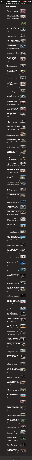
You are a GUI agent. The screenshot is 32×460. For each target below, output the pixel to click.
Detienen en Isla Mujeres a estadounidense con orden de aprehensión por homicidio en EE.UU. (12, 65)
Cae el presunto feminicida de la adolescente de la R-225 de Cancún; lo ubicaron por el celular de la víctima (13, 127)
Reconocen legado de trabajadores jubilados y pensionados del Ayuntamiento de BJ (12, 108)
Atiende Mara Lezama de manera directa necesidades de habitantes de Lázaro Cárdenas (12, 102)
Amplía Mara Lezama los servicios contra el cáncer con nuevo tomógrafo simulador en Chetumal (12, 218)
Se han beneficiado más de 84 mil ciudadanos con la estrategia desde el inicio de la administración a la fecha (12, 384)
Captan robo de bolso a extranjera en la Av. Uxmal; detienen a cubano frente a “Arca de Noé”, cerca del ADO (12, 356)
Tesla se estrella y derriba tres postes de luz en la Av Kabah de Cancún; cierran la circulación (12, 212)
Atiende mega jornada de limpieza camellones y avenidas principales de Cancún (12, 350)
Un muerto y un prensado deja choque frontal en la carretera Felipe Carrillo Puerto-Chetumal (13, 414)
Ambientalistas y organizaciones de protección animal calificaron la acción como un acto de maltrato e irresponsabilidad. (12, 277)
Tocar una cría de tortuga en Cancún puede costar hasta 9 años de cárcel (12, 195)
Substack (13, 459)
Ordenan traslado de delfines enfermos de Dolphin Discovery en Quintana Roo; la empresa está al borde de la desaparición (12, 269)
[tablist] (10, 8)
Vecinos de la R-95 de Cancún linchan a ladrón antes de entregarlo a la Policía (12, 425)
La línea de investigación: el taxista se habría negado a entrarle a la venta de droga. (12, 122)
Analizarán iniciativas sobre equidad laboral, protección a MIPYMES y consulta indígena (12, 163)
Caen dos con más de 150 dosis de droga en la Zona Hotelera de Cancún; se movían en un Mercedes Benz (13, 401)
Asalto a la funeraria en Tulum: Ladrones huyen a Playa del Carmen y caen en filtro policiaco (12, 28)
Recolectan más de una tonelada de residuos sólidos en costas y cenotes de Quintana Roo (13, 145)
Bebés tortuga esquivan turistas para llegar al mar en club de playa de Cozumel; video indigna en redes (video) (12, 231)
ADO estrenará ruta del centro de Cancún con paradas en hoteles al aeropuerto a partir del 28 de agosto (13, 189)
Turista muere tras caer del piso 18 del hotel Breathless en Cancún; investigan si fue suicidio (12, 376)
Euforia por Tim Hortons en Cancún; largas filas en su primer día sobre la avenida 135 (12, 40)
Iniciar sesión (29, 1)
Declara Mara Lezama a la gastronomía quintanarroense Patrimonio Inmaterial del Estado (12, 16)
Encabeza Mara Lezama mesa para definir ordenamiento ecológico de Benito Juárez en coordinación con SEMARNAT (13, 295)
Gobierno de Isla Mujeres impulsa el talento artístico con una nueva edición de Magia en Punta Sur (13, 301)
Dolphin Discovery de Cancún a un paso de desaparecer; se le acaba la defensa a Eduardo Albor (13, 431)
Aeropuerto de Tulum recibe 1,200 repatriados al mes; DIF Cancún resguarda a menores (12, 46)
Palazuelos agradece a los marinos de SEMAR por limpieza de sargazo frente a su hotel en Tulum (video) (12, 450)
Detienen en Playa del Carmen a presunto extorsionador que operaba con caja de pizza (12, 206)
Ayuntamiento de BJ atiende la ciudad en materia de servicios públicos (12, 22)
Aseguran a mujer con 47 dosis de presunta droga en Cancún (12, 200)
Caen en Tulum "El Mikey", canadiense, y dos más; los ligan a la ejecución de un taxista (12, 121)
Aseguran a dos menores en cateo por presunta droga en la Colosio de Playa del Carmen (12, 114)
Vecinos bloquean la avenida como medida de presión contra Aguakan (13, 345)
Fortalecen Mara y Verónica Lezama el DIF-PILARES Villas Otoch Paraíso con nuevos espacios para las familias (12, 319)
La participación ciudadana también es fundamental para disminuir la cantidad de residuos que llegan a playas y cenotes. (12, 147)
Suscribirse (25, 1)
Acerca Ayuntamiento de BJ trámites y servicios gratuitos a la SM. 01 (12, 71)
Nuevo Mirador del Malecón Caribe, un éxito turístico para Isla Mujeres (13, 395)
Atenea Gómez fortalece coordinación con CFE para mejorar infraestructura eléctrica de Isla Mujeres (12, 176)
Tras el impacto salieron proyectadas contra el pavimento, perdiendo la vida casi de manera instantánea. (12, 36)
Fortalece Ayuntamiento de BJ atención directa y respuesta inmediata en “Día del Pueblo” (12, 382)
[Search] (21, 1)
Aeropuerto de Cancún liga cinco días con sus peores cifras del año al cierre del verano (13, 182)
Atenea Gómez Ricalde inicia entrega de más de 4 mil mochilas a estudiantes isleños (13, 10)
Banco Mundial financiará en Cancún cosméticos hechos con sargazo (12, 250)
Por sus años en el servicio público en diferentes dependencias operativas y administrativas (11, 109)
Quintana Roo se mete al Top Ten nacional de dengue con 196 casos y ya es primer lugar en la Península (12, 288)
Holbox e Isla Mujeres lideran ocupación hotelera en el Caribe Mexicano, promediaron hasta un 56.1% (13, 237)
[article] (16, 11)
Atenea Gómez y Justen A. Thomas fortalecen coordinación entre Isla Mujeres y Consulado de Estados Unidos (13, 369)
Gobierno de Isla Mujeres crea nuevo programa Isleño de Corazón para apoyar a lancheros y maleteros (12, 83)
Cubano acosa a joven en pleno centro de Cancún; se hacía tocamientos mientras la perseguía (12, 407)
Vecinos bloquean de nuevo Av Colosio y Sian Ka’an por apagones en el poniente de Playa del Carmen (12, 332)
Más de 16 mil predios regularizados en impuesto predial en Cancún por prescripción (12, 282)
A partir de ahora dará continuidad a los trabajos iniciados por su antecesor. (12, 135)
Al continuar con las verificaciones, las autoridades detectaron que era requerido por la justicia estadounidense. (12, 66)
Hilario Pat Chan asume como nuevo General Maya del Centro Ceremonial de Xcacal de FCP (13, 133)
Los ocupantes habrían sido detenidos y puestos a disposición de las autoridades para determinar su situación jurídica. (12, 30)
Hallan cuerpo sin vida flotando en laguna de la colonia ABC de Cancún (12, 444)
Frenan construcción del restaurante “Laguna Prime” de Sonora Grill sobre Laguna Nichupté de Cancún (11, 151)
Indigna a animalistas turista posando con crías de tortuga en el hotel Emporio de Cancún (12, 275)
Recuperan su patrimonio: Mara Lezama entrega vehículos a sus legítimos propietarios (12, 389)
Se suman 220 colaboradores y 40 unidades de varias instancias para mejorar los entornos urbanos (12, 352)
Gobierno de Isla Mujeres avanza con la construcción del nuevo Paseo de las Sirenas (13, 225)
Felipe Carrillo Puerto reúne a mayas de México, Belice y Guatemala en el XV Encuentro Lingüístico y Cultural (12, 58)
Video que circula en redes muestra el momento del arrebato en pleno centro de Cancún (13, 358)
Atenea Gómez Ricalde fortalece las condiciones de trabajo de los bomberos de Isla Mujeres (12, 325)
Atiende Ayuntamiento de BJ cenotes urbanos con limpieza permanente (12, 157)
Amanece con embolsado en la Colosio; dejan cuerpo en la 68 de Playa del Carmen (13, 313)
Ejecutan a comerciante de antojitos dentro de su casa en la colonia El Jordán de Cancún (12, 262)
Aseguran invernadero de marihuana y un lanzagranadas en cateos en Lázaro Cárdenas (13, 420)
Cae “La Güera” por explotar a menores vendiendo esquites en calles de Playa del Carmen (12, 256)
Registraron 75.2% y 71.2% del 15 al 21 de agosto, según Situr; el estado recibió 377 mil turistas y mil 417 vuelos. (12, 239)
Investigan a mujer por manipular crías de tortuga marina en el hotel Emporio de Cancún (12, 244)
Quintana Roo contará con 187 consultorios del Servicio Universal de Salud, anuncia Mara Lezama (12, 170)
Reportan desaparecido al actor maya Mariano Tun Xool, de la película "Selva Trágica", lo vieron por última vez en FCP (12, 438)
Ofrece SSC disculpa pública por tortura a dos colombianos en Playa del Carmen (12, 338)
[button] (7, 3)
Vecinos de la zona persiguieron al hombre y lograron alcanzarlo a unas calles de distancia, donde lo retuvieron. (12, 427)
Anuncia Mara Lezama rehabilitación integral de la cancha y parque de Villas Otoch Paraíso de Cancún (12, 363)
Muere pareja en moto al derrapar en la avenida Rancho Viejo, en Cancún (12, 34)
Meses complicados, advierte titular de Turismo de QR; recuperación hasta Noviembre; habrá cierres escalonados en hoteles (12, 90)
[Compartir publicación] (22, 1)
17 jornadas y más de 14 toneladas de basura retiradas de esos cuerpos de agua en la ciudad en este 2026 (12, 159)
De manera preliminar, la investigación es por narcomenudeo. (11, 116)
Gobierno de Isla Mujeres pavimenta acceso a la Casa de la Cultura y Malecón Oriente (12, 96)
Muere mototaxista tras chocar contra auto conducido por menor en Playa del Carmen (12, 52)
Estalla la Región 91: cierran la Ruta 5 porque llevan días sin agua (13, 344)
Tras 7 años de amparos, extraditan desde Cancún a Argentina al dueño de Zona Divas (13, 307)
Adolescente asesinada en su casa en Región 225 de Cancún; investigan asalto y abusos (13, 140)
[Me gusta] (6, 13)
